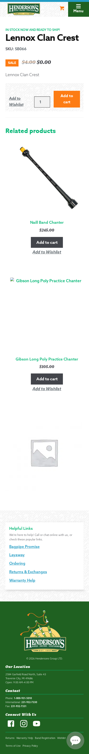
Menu (78, 11)
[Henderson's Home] (44, 632)
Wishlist (61, 738)
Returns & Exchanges (28, 571)
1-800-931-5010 (23, 698)
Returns (9, 738)
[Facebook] (10, 726)
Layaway (17, 554)
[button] (19, 101)
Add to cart (67, 99)
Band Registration (45, 738)
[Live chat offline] (75, 740)
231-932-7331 (18, 706)
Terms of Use (13, 745)
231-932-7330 (29, 702)
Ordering (17, 563)
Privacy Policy (30, 745)
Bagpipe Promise (24, 546)
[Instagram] (23, 726)
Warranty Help (22, 580)
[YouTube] (36, 726)
